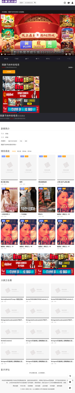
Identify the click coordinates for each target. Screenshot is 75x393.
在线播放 (9, 71)
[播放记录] (65, 3)
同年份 (24, 151)
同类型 (14, 151)
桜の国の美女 (5, 182)
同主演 (19, 151)
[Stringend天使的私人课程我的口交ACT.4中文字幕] (37, 353)
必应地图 (45, 386)
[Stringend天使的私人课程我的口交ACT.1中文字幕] (37, 332)
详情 (14, 144)
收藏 (6, 58)
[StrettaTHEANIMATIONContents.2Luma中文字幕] (62, 290)
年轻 (21, 141)
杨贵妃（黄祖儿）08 (26, 246)
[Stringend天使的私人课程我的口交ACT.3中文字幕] (12, 353)
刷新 (17, 58)
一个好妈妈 (23, 214)
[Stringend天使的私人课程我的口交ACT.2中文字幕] (62, 332)
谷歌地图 (37, 386)
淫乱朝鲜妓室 (42, 182)
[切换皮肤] (70, 382)
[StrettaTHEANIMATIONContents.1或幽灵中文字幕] (37, 290)
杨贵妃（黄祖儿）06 (44, 246)
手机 (48, 58)
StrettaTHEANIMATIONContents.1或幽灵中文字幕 (41, 299)
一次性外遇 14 (5, 214)
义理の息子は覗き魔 (63, 182)
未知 (12, 67)
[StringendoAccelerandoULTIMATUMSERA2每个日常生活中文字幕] (62, 311)
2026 (15, 67)
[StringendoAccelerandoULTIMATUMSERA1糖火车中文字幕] (12, 311)
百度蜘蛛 (30, 386)
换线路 (70, 67)
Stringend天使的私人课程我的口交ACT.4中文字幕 (41, 361)
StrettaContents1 (6, 340)
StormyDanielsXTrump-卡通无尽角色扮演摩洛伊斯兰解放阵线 (20, 299)
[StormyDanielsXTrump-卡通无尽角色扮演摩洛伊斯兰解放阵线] (12, 290)
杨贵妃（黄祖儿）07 (63, 246)
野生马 (40, 214)
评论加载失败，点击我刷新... (37, 373)
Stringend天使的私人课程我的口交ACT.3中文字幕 (16, 361)
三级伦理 (7, 67)
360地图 (52, 386)
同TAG (29, 151)
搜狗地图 (59, 386)
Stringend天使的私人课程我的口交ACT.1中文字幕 (41, 340)
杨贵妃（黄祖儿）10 (7, 246)
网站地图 (15, 386)
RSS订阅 (22, 386)
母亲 (26, 141)
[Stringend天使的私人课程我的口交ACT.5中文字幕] (62, 353)
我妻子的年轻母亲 (9, 115)
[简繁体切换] (70, 376)
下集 (69, 58)
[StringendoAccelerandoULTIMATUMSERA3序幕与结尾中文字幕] (37, 311)
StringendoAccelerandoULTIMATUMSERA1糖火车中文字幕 (19, 320)
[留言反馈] (69, 3)
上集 (59, 58)
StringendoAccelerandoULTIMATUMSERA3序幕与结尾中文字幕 (46, 320)
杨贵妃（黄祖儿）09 (63, 214)
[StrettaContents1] (12, 332)
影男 (21, 182)
